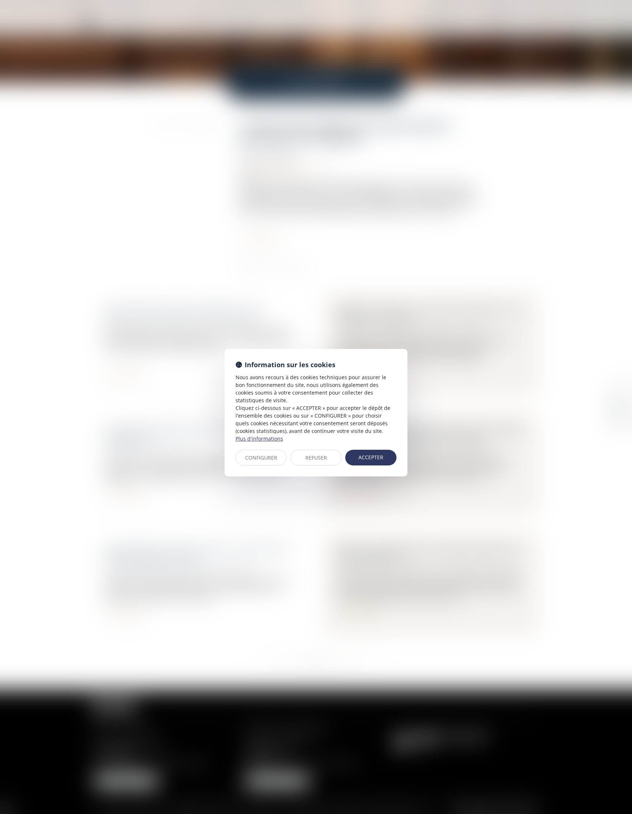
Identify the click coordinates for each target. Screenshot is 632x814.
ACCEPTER (370, 457)
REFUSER (316, 457)
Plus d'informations (259, 438)
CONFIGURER (261, 457)
